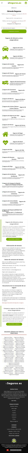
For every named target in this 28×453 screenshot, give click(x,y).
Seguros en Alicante (8, 338)
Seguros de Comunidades (17, 202)
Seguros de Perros (20, 125)
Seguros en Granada (7, 350)
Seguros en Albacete (19, 337)
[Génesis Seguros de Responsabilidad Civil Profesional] (13, 210)
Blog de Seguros (14, 421)
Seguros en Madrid (8, 358)
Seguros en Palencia (19, 361)
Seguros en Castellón (20, 346)
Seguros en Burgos (20, 343)
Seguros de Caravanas (17, 91)
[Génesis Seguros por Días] (10, 115)
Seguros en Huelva (20, 351)
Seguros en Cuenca (8, 348)
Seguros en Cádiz (19, 344)
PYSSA (14, 419)
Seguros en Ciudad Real (8, 347)
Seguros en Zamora (19, 373)
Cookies (14, 412)
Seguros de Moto (18, 56)
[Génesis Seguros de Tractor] (8, 73)
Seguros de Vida (19, 150)
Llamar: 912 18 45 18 (14, 433)
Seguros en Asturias (9, 340)
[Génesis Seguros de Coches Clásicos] (10, 106)
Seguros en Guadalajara (19, 350)
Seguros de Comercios (17, 193)
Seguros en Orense (8, 361)
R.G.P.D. (14, 410)
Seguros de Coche (18, 47)
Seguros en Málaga (19, 358)
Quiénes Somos (14, 406)
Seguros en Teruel (9, 370)
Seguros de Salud (18, 141)
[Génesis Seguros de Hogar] (5, 134)
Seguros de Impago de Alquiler (14, 184)
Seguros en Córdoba (20, 347)
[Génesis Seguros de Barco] (8, 98)
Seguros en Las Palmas (9, 356)
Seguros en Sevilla (19, 367)
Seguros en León (20, 356)
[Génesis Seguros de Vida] (7, 149)
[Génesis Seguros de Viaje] (7, 166)
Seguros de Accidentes (17, 175)
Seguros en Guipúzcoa (9, 351)
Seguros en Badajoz (8, 341)
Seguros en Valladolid (20, 371)
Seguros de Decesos (18, 158)
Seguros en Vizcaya (8, 373)
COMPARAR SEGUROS (14, 31)
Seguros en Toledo (19, 370)
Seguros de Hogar (18, 133)
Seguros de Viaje (19, 167)
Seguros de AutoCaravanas (17, 81)
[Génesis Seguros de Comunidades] (10, 201)
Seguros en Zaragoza (14, 374)
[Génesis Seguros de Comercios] (9, 191)
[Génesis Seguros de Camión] (8, 64)
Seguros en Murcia (8, 360)
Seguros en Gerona (19, 348)
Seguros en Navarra (19, 360)
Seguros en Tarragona (19, 368)
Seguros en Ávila (19, 340)
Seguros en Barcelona (9, 343)
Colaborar (14, 415)
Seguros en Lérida (9, 357)
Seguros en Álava (8, 337)
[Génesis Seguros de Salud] (5, 142)
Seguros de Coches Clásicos (18, 108)
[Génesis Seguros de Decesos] (8, 157)
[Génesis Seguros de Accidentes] (9, 174)
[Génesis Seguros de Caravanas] (9, 89)
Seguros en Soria (8, 368)
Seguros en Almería (19, 338)
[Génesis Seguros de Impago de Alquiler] (11, 183)
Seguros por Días (18, 117)
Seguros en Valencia (8, 371)
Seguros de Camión (18, 65)
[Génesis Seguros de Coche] (5, 48)
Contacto (14, 417)
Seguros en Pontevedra (14, 363)
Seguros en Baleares (19, 341)
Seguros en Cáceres (9, 344)
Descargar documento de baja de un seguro (12, 302)
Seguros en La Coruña (9, 354)
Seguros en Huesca (9, 353)
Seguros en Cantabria (8, 346)
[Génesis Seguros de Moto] (5, 57)
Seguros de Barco (20, 99)
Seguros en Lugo (19, 357)
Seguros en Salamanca (14, 364)
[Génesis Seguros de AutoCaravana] (5, 82)
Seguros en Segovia (8, 367)
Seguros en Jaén (19, 353)
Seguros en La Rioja (20, 354)
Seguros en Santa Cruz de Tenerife (14, 366)
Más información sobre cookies (15, 449)
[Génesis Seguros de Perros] (7, 124)
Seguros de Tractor (20, 73)
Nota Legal (14, 408)
